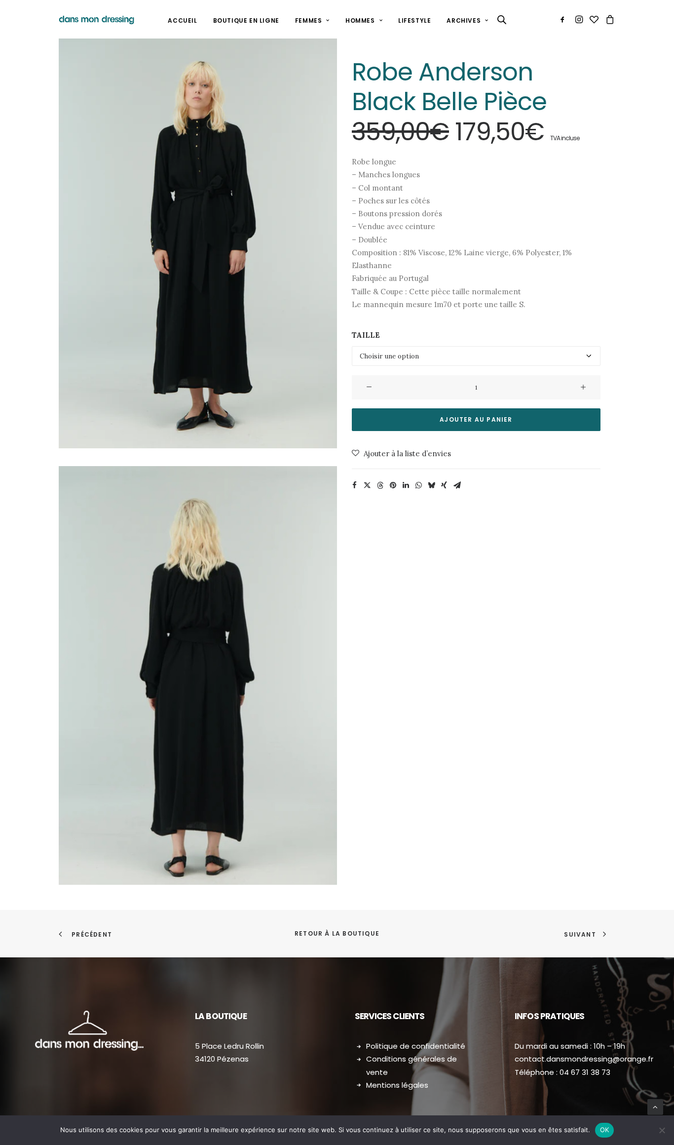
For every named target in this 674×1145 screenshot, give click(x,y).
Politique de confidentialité (415, 1046)
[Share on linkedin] (406, 485)
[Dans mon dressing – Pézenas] (96, 19)
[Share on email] (457, 485)
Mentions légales (397, 1085)
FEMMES (308, 20)
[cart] (608, 19)
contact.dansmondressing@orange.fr (584, 1059)
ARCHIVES (464, 20)
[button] (564, 19)
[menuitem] (182, 20)
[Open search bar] (502, 19)
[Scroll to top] (655, 1106)
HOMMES (360, 20)
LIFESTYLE (414, 20)
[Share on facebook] (354, 485)
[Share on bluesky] (431, 485)
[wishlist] (594, 19)
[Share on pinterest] (393, 485)
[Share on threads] (380, 485)
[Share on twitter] (367, 485)
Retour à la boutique (337, 933)
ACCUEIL (182, 20)
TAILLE (366, 335)
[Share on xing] (444, 485)
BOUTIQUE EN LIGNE (246, 20)
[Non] (662, 1130)
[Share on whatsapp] (418, 485)
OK (604, 1130)
